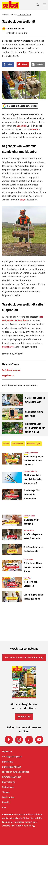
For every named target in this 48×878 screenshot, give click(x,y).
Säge (22, 199)
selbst (5, 14)
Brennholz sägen (33, 443)
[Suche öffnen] (38, 4)
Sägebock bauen (10, 370)
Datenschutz (7, 761)
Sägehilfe (21, 126)
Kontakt (5, 802)
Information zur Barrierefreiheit (15, 772)
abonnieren (24, 716)
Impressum (7, 751)
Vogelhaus (7, 375)
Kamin (34, 129)
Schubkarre (8, 347)
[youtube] (39, 740)
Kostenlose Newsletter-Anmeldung (24, 657)
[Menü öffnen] (44, 4)
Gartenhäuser (24, 14)
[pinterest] (29, 740)
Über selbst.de (8, 782)
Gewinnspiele (8, 797)
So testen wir (8, 787)
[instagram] (19, 740)
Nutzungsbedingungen (12, 756)
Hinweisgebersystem (11, 777)
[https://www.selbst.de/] (10, 5)
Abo (4, 807)
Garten (12, 14)
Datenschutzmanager (11, 767)
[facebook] (9, 740)
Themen (5, 792)
